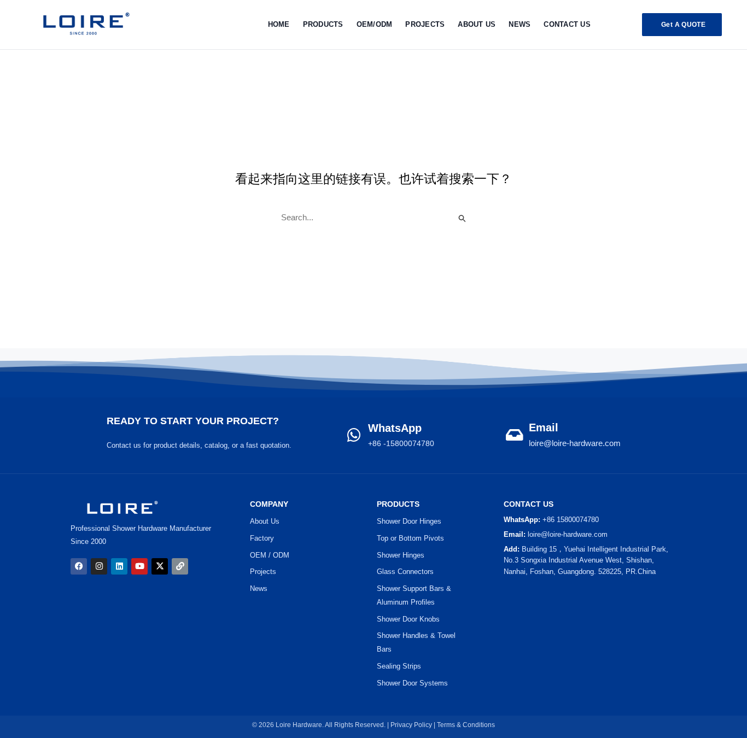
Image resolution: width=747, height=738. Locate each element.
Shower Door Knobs (408, 619)
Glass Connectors (405, 571)
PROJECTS (425, 24)
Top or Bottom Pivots (410, 538)
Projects (263, 571)
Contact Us (567, 24)
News (519, 24)
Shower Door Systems (412, 683)
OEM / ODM (269, 555)
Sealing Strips (399, 666)
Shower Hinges (400, 555)
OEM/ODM (375, 24)
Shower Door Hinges (409, 521)
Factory (262, 538)
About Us (476, 24)
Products (323, 24)
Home (279, 24)
